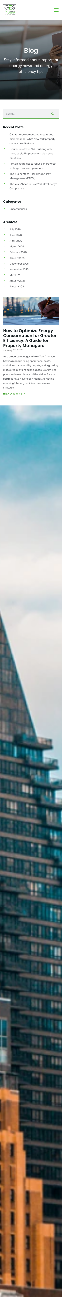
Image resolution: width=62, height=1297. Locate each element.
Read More (13, 393)
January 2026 (17, 257)
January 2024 (17, 286)
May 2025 (15, 275)
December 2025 (19, 263)
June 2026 (16, 235)
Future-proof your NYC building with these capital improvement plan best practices (31, 153)
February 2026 (18, 252)
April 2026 (16, 240)
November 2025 (19, 269)
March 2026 (17, 246)
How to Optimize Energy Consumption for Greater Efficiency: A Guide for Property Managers (30, 338)
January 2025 (17, 280)
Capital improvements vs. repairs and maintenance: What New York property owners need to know (32, 139)
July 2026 (15, 229)
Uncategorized (18, 208)
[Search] (52, 113)
